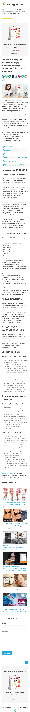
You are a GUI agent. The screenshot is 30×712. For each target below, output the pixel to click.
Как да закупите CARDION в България (16, 157)
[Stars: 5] (9, 18)
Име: (4, 623)
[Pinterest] (19, 76)
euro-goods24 (15, 4)
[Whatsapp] (6, 76)
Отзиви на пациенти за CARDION (14, 165)
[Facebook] (3, 76)
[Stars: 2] (4, 18)
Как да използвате (10, 154)
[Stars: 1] (2, 18)
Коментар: (5, 631)
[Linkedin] (9, 76)
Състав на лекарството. (11, 150)
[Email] (25, 76)
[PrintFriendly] (3, 79)
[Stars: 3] (5, 18)
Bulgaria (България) (7, 9)
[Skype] (16, 76)
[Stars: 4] (7, 18)
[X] (13, 76)
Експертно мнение (10, 161)
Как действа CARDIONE (12, 146)
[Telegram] (22, 76)
